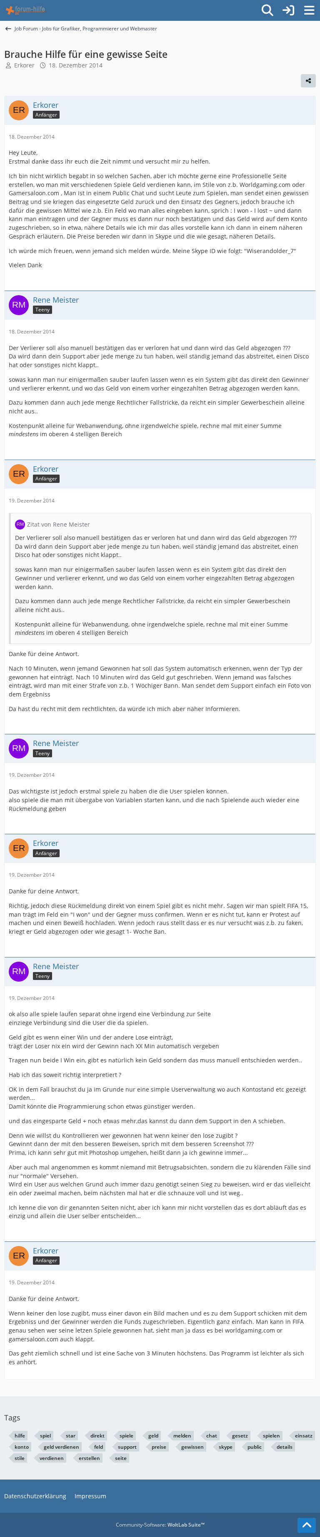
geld (153, 1435)
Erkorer (24, 65)
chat (211, 1435)
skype (225, 1446)
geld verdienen (61, 1446)
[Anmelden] (288, 10)
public (255, 1446)
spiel (45, 1435)
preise (159, 1446)
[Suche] (267, 10)
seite (121, 1458)
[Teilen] (308, 80)
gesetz (240, 1435)
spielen (271, 1435)
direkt (97, 1435)
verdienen (52, 1458)
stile (20, 1458)
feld (98, 1446)
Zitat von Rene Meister (58, 524)
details (284, 1446)
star (70, 1435)
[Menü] (309, 10)
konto (22, 1446)
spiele (126, 1435)
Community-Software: (160, 1524)
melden (182, 1435)
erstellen (89, 1458)
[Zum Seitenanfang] (307, 1525)
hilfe (20, 1435)
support (127, 1446)
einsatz (303, 1435)
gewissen (192, 1446)
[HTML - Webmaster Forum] (25, 10)
